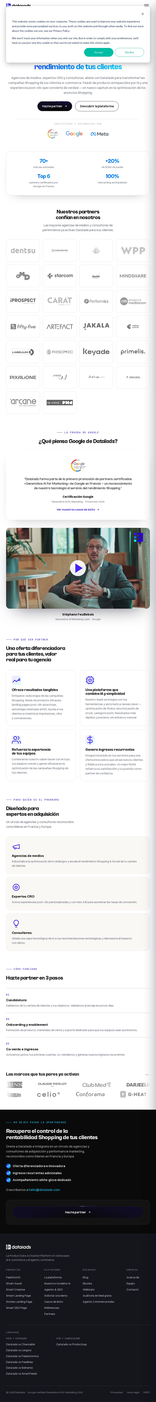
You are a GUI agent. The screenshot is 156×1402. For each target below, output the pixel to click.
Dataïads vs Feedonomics (22, 1356)
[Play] (78, 568)
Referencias (51, 1308)
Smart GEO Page (16, 1308)
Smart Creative (15, 1289)
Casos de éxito (53, 1301)
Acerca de (133, 1277)
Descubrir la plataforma (97, 106)
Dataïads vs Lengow (18, 1350)
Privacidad (116, 1392)
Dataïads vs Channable (20, 1344)
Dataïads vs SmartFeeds (21, 1373)
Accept (98, 52)
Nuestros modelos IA (57, 1283)
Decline (129, 52)
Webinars (89, 1289)
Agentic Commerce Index (98, 1301)
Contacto (133, 1289)
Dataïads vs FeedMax (19, 1362)
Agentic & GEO (53, 1289)
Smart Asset (14, 1283)
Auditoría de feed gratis (97, 1295)
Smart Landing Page (18, 1295)
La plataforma (53, 1277)
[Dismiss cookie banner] (142, 14)
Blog (85, 1277)
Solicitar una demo (56, 1295)
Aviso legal (133, 1392)
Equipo (131, 1283)
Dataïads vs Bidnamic (19, 1367)
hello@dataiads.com (44, 1190)
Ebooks (87, 1283)
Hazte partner (52, 106)
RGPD (146, 1392)
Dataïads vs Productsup (72, 1344)
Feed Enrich (13, 1277)
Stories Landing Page (19, 1301)
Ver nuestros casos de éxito (76, 509)
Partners (49, 1314)
